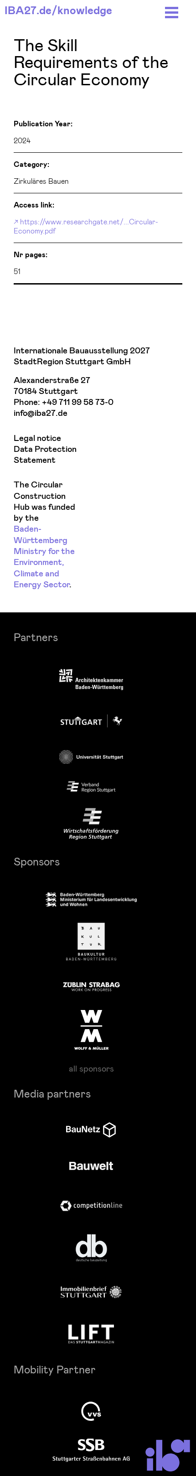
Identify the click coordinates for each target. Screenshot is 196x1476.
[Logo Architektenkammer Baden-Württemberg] (91, 680)
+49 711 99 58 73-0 (77, 402)
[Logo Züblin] (91, 985)
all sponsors (91, 1068)
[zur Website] (91, 787)
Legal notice (37, 438)
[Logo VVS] (91, 1411)
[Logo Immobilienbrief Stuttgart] (91, 1292)
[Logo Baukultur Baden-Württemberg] (91, 941)
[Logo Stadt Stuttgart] (91, 721)
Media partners (52, 1093)
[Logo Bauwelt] (91, 1166)
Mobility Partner (55, 1369)
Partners (36, 636)
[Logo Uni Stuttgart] (91, 756)
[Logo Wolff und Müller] (91, 1029)
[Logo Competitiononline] (91, 1205)
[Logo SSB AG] (91, 1450)
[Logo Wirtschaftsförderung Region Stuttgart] (91, 824)
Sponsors (37, 861)
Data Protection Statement (45, 455)
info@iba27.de (40, 413)
